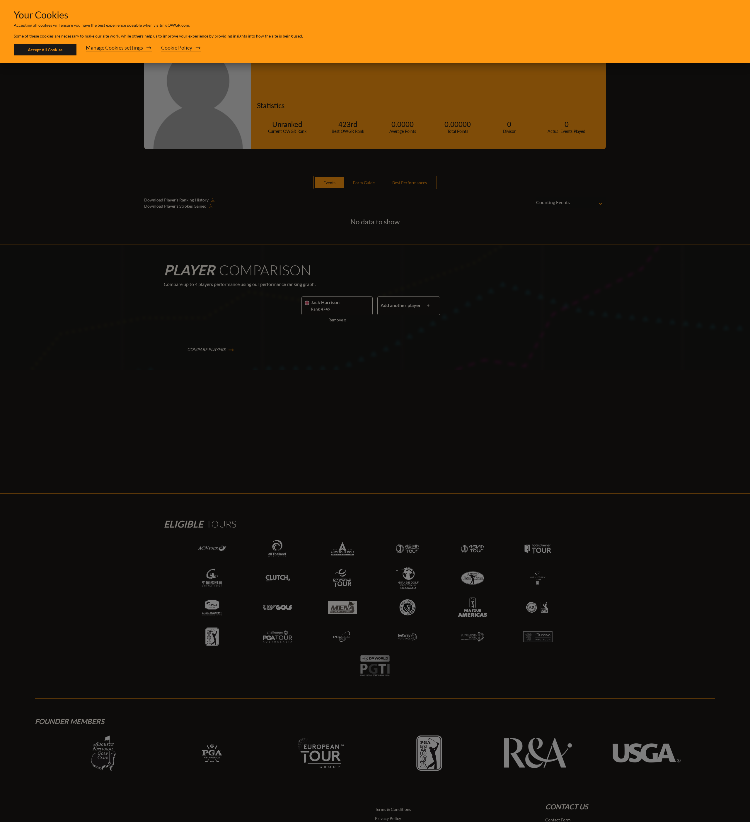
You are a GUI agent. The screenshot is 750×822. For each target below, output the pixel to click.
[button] (119, 49)
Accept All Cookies (45, 49)
